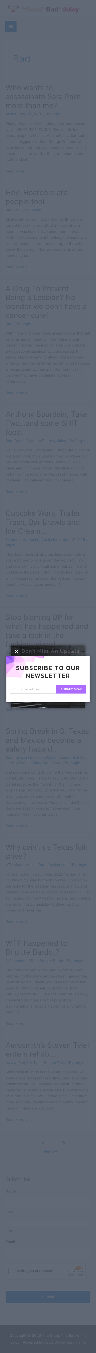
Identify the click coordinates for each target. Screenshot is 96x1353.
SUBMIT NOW (71, 689)
